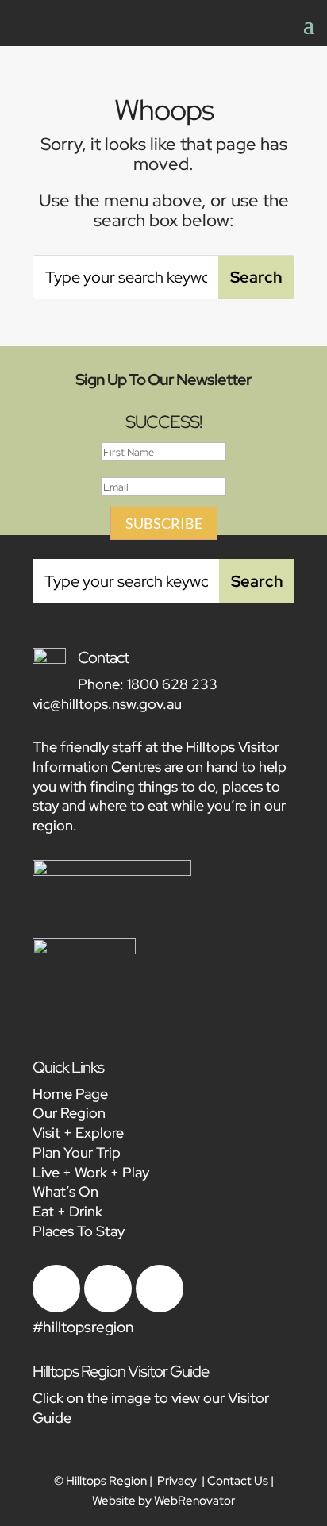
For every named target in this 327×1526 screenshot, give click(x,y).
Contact (103, 657)
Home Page (70, 1094)
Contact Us (237, 1481)
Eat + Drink (67, 1211)
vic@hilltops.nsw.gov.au (107, 704)
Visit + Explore (78, 1132)
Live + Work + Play (91, 1172)
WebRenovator (194, 1501)
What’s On (65, 1191)
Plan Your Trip (77, 1152)
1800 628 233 (172, 684)
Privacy (177, 1481)
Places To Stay (79, 1231)
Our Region (69, 1113)
